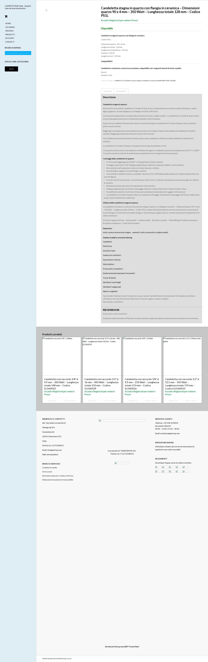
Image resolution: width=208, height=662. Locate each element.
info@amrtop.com (54, 450)
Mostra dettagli (71, 400)
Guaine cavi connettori (112, 255)
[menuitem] (18, 23)
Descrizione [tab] (108, 91)
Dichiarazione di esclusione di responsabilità (57, 480)
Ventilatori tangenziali (112, 287)
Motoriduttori (108, 264)
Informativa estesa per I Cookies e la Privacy (57, 476)
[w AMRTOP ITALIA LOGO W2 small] (18, 9)
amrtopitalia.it (52, 454)
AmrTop (55, 658)
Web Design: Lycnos (65, 658)
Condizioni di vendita (49, 468)
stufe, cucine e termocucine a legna (117, 232)
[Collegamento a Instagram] (196, 658)
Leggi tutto (53, 400)
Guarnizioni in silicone (111, 260)
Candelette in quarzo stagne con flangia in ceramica (139, 80)
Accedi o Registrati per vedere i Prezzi (119, 20)
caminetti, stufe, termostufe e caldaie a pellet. (150, 232)
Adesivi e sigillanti (110, 291)
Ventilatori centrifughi (112, 282)
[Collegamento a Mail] (200, 658)
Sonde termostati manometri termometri (119, 273)
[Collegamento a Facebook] (193, 658)
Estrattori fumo (109, 251)
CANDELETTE (119, 80)
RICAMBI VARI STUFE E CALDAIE (166, 80)
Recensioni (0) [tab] (121, 91)
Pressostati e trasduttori (113, 269)
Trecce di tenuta (109, 278)
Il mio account (47, 472)
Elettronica (107, 246)
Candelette (107, 242)
